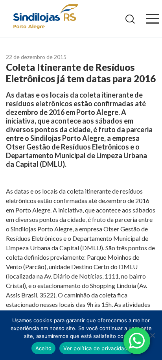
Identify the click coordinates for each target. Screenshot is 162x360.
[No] (152, 335)
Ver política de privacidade (97, 348)
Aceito (43, 348)
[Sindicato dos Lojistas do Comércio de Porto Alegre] (45, 17)
